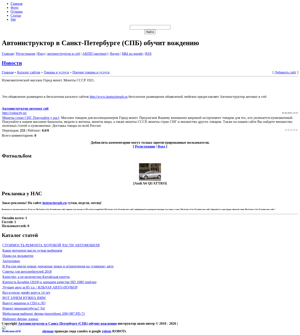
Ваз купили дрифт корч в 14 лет (26, 292)
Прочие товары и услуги (91, 72)
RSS (148, 54)
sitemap (48, 331)
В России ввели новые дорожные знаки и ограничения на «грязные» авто (58, 266)
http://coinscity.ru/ (14, 113)
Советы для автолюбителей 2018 (27, 271)
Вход (41, 54)
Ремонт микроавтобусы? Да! (23, 308)
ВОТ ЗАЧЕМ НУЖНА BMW (24, 298)
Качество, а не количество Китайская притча (36, 277)
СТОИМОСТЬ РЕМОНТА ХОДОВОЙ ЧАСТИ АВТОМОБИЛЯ (51, 245)
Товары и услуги (56, 72)
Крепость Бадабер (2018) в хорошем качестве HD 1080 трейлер (49, 282)
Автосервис (11, 261)
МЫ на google (132, 54)
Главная (8, 54)
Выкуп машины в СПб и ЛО (23, 303)
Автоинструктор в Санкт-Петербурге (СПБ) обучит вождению (67, 323)
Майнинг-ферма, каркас (20, 319)
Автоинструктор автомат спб (25, 108)
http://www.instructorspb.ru (109, 97)
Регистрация (25, 54)
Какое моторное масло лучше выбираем (32, 250)
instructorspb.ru (54, 203)
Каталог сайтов (28, 72)
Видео (114, 54)
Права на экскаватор (17, 256)
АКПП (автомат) (95, 54)
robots (106, 331)
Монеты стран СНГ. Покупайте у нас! (30, 118)
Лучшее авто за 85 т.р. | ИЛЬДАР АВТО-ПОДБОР (40, 287)
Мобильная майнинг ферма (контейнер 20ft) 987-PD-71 (43, 313)
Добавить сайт (285, 72)
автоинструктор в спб (63, 54)
